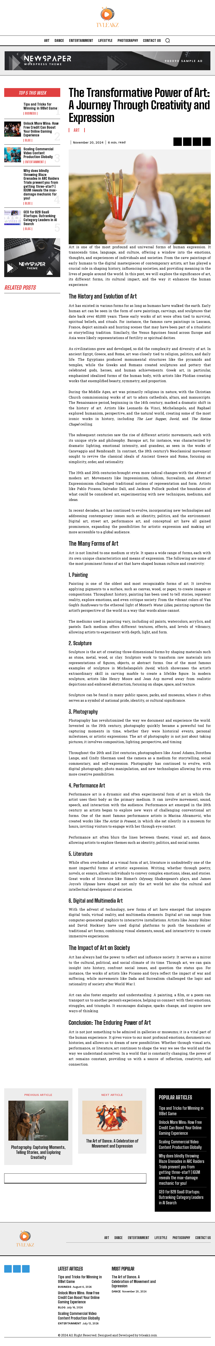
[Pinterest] (197, 141)
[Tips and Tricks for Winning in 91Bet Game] (12, 108)
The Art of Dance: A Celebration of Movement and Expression (112, 1143)
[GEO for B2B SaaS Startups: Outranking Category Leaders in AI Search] (12, 217)
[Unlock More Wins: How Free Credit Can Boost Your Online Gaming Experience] (12, 129)
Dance (116, 1291)
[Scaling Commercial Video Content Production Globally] (12, 154)
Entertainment (34, 162)
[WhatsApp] (206, 141)
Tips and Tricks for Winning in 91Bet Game (40, 106)
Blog (28, 140)
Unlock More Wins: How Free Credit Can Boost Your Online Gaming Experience (41, 129)
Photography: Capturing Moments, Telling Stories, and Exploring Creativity (38, 1152)
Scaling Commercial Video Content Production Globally (38, 153)
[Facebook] (177, 141)
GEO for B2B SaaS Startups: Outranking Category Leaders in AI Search (40, 218)
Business (30, 113)
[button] (168, 40)
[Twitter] (187, 141)
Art (77, 130)
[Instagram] (17, 1269)
